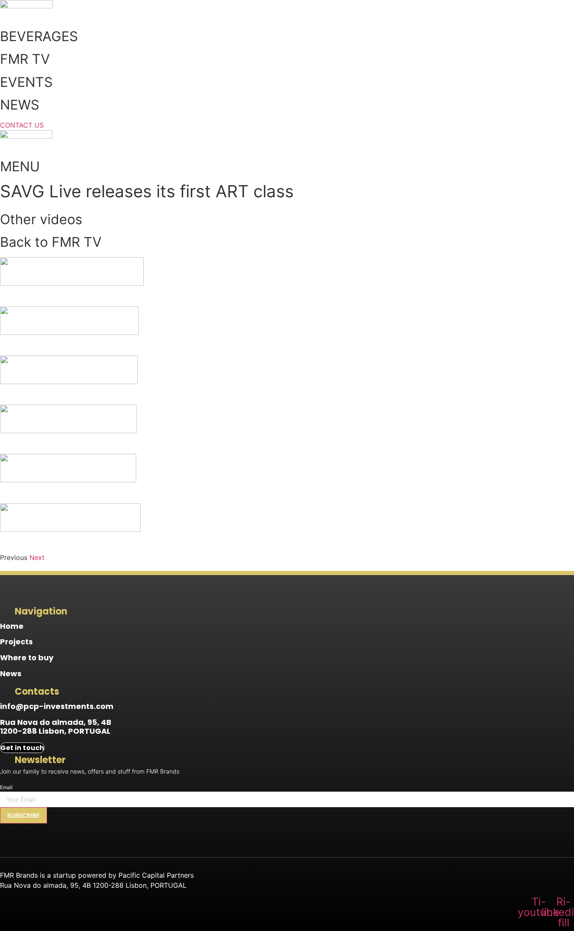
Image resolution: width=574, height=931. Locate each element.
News (10, 673)
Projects (16, 641)
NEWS (19, 105)
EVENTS (26, 82)
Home (12, 626)
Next (37, 557)
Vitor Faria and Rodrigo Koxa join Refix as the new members (110, 345)
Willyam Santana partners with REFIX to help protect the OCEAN (118, 492)
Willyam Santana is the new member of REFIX (84, 542)
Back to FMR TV (51, 242)
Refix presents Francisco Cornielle (64, 443)
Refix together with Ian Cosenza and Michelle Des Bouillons (109, 394)
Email (6, 787)
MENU (20, 166)
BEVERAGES (39, 36)
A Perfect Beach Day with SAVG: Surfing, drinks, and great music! (120, 296)
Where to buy (26, 657)
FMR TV (25, 59)
